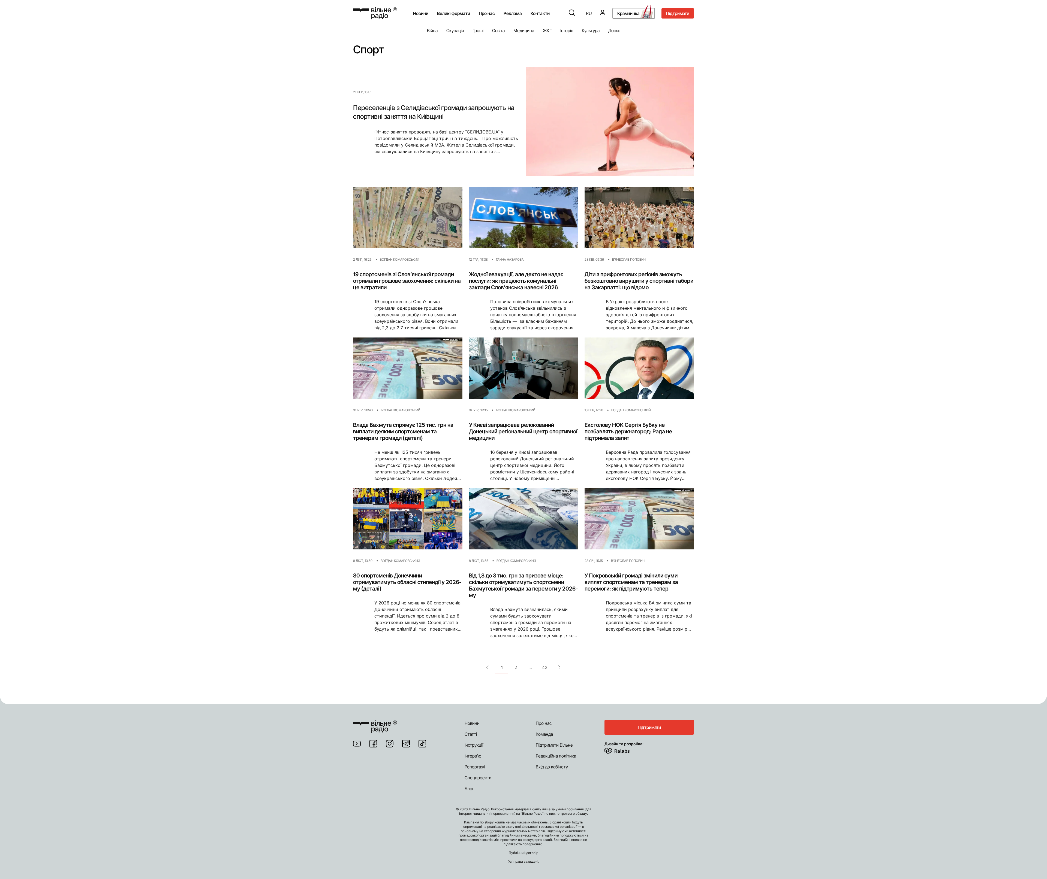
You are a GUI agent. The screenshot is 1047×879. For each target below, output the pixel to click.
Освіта (498, 30)
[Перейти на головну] (375, 13)
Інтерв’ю (473, 756)
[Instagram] (389, 743)
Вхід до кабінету (552, 766)
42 (544, 667)
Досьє (614, 30)
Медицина (523, 30)
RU (589, 13)
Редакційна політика (556, 756)
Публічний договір (523, 853)
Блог (469, 788)
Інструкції (474, 745)
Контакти (540, 13)
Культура (591, 30)
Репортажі (475, 766)
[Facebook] (373, 743)
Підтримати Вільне (554, 745)
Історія (566, 30)
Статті (471, 734)
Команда (544, 734)
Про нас (544, 723)
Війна (432, 30)
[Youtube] (357, 743)
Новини (420, 13)
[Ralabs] (623, 750)
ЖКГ (547, 30)
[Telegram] (406, 743)
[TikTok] (422, 743)
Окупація (455, 30)
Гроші (478, 30)
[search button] (572, 13)
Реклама (513, 13)
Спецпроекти (478, 777)
